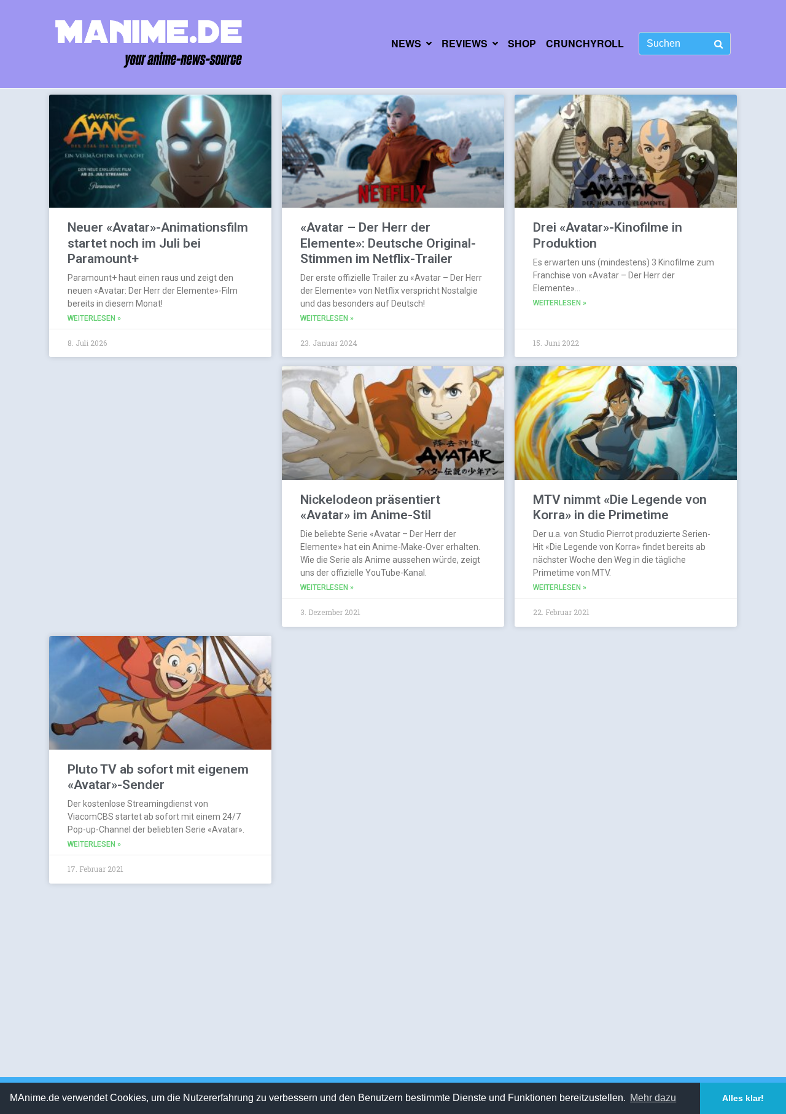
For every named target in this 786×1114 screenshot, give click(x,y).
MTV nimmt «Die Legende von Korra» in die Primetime (620, 507)
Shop (522, 43)
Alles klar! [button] (743, 1098)
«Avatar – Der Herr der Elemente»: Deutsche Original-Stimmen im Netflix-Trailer (388, 242)
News (406, 43)
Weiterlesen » (94, 318)
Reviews (465, 43)
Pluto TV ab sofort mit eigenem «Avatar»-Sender (158, 777)
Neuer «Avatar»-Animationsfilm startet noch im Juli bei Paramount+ (158, 242)
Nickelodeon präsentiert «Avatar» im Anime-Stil (370, 507)
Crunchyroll (585, 43)
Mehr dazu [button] (653, 1097)
